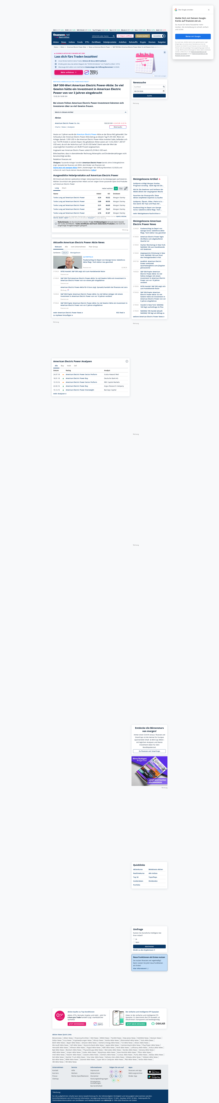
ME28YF (61, 218)
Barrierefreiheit (96, 1086)
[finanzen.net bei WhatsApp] (114, 1080)
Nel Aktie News (58, 1057)
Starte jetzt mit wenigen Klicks (65, 168)
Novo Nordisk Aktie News (126, 1052)
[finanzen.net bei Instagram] (111, 1072)
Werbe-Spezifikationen (80, 1076)
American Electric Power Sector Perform (81, 374)
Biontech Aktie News (73, 1050)
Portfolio (136, 885)
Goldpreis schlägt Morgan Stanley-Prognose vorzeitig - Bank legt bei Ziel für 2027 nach (148, 184)
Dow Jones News (129, 1038)
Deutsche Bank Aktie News (94, 1045)
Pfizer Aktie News (144, 1052)
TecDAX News (116, 1038)
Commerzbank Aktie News (131, 1045)
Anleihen (122, 42)
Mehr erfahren (67, 72)
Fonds (80, 42)
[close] (208, 9)
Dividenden (153, 881)
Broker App (133, 1076)
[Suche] (114, 36)
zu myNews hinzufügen (62, 315)
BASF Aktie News (58, 1043)
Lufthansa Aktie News (139, 1047)
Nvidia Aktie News (112, 1040)
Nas (111, 30)
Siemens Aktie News (108, 1055)
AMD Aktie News (58, 1052)
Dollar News (57, 1040)
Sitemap (55, 1079)
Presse (54, 1076)
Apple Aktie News (112, 1045)
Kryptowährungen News (82, 1040)
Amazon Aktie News (89, 1043)
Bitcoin (123, 30)
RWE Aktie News (108, 1047)
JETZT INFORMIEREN (77, 1024)
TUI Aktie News (127, 1043)
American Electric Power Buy (77, 378)
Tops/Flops (153, 877)
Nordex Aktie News (130, 1050)
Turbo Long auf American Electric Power (69, 197)
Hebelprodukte (109, 42)
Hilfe (73, 1070)
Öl (147, 30)
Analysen (71, 127)
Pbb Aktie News (131, 1059)
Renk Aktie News (122, 1047)
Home (56, 47)
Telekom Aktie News (150, 1057)
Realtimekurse (138, 873)
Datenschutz (95, 1073)
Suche (149, 96)
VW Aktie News (71, 1062)
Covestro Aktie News (90, 1055)
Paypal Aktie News (94, 1047)
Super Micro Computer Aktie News (110, 1059)
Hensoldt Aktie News (60, 1047)
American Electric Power (86, 134)
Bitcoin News (98, 1040)
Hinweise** (91, 218)
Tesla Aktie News (146, 1040)
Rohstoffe (133, 42)
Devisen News (155, 1038)
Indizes (72, 42)
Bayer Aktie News (73, 1043)
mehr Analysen (59, 394)
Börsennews (57, 1038)
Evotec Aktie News (89, 1052)
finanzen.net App (135, 1070)
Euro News (67, 1040)
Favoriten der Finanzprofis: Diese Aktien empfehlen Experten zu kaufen (148, 196)
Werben (74, 1073)
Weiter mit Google (193, 36)
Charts (57, 127)
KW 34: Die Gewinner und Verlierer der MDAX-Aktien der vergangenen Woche (148, 190)
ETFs (87, 42)
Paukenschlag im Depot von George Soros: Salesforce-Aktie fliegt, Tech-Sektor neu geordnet (147, 208)
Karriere (55, 1073)
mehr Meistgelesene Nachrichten (146, 213)
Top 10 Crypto (97, 30)
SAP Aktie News (76, 1045)
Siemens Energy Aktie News (109, 1043)
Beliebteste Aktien (156, 869)
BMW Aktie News (71, 1059)
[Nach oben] (162, 1100)
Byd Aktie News (58, 1050)
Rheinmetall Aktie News (130, 1040)
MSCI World (80, 30)
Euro (136, 30)
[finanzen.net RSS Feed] (118, 1080)
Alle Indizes (153, 873)
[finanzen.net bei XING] (120, 1076)
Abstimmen (149, 946)
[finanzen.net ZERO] (91, 72)
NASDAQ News (143, 1038)
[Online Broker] (62, 37)
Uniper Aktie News (74, 1052)
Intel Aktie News (58, 1055)
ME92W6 (123, 216)
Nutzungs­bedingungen (99, 1079)
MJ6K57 (66, 218)
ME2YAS (55, 218)
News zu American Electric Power (99, 47)
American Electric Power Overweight (80, 390)
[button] (125, 36)
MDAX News (104, 1038)
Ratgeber (162, 42)
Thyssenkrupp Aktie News (93, 1050)
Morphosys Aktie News (106, 1052)
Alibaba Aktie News (133, 1057)
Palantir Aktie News (73, 1055)
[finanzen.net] (61, 35)
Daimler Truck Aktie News (75, 1057)
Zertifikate (96, 42)
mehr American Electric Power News (67, 313)
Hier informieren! (140, 968)
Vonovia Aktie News (146, 1050)
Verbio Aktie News (145, 1059)
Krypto (143, 42)
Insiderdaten (138, 881)
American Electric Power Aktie (76, 47)
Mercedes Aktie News (113, 1050)
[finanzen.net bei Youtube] (120, 1072)
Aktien (56, 42)
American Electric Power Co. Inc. (67, 123)
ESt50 (66, 30)
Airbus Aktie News (156, 1047)
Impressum (94, 1070)
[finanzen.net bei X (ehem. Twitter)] (111, 1076)
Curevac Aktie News (124, 1055)
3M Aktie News (58, 1062)
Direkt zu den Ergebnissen (143, 950)
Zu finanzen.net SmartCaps (149, 751)
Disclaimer (94, 1076)
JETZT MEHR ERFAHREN (136, 1024)
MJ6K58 (118, 216)
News (63, 42)
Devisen (152, 42)
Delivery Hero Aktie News (114, 1057)
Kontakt (55, 1070)
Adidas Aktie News (156, 1055)
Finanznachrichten (82, 1038)
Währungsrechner (135, 1073)
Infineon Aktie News (77, 1047)
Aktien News (68, 1038)
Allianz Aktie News (141, 1043)
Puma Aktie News (140, 1055)
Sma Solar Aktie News (95, 1057)
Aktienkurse (138, 869)
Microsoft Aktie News (60, 1045)
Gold (157, 30)
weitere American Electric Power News (148, 317)
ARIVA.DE (107, 1100)
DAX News (94, 1038)
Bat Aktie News (58, 1059)
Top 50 (135, 877)
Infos (94, 170)
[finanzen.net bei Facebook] (116, 1072)
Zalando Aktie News (87, 1059)
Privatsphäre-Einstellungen (95, 1082)
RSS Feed (120, 313)
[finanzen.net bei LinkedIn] (116, 1076)
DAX (54, 30)
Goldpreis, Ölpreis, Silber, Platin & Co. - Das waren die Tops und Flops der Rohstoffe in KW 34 (148, 202)
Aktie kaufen (118, 127)
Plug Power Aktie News (151, 1045)
